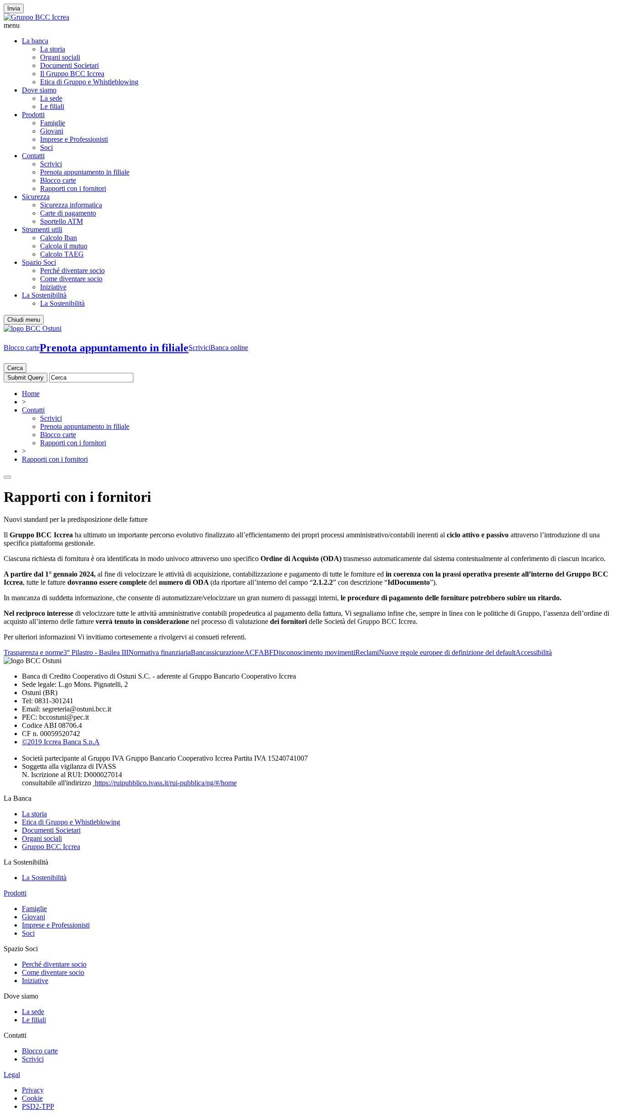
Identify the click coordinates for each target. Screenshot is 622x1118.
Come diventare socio (71, 279)
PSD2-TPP (38, 1106)
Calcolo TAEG (62, 254)
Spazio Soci (39, 262)
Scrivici (51, 164)
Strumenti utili (42, 229)
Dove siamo (39, 90)
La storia (52, 49)
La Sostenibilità (44, 295)
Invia (13, 8)
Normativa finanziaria (159, 652)
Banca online (229, 347)
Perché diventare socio (72, 270)
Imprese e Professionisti (74, 139)
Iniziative (53, 287)
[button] (311, 25)
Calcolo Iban (58, 238)
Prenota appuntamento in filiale (84, 172)
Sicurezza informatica (71, 205)
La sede (51, 98)
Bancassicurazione (217, 652)
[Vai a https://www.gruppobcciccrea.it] (36, 17)
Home (31, 393)
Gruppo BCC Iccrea (51, 846)
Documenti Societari (69, 65)
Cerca (15, 368)
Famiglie (52, 123)
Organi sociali (60, 57)
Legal (12, 1074)
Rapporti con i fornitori (73, 188)
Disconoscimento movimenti (314, 652)
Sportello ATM (61, 221)
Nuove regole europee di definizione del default (447, 652)
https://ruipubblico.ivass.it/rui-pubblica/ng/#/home (165, 783)
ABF (266, 652)
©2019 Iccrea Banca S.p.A (61, 742)
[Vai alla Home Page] (32, 328)
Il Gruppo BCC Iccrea (72, 73)
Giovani (51, 131)
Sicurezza (36, 197)
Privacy (33, 1090)
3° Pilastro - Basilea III (95, 652)
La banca (35, 41)
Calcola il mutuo (63, 246)
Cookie (32, 1098)
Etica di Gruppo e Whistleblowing (89, 82)
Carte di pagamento (68, 213)
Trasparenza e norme (33, 652)
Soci (46, 147)
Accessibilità (533, 652)
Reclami (367, 652)
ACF (251, 652)
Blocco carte (58, 180)
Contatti (33, 156)
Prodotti (33, 114)
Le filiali (52, 106)
